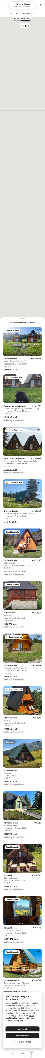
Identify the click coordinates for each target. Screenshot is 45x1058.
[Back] (4, 5)
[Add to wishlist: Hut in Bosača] (38, 584)
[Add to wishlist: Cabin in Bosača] (38, 330)
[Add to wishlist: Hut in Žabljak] (38, 847)
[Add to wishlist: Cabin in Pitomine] (38, 952)
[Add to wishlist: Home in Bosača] (38, 742)
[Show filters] (40, 5)
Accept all (22, 1029)
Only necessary (22, 1035)
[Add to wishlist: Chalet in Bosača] (38, 482)
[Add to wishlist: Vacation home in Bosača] (38, 377)
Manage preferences (22, 1042)
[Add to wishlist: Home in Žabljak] (38, 794)
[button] (10, 370)
